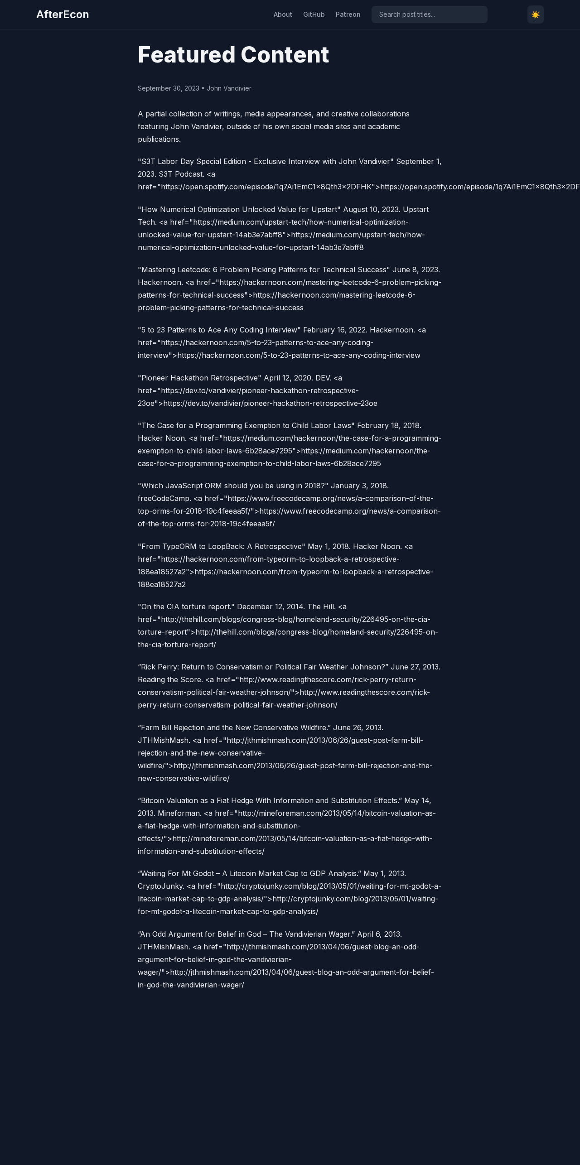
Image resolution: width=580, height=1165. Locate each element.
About (283, 14)
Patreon (348, 14)
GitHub (314, 14)
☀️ (535, 14)
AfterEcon (62, 14)
